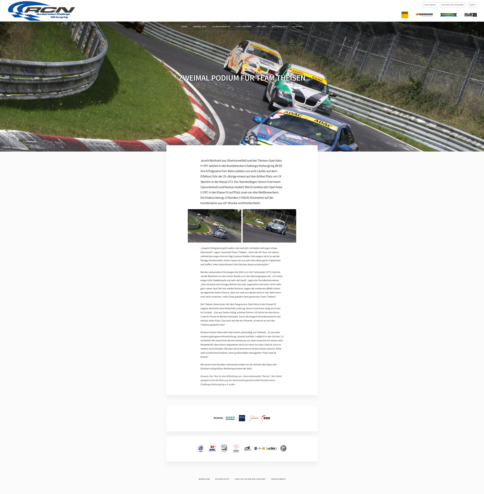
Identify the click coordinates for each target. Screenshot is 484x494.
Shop (472, 5)
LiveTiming (430, 5)
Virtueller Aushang (453, 5)
